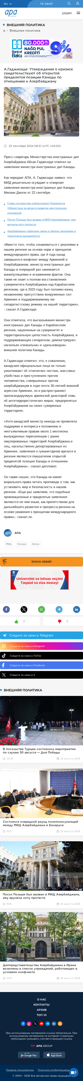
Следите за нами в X (22, 674)
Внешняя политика (25, 30)
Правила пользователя (20, 1070)
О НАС (41, 999)
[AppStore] (54, 1055)
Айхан (35, 544)
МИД (8, 544)
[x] (35, 1024)
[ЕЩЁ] (77, 13)
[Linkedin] (54, 1024)
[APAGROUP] (41, 1046)
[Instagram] (29, 1024)
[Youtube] (41, 1024)
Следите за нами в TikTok (25, 655)
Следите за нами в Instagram (27, 646)
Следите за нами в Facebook (27, 665)
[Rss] (60, 1024)
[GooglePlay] (29, 1055)
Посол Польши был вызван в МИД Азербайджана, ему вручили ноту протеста (41, 222)
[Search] (69, 4)
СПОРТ (67, 13)
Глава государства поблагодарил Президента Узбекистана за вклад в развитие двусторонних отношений (37, 208)
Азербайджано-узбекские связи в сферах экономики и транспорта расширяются (41, 233)
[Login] (77, 4)
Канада (21, 544)
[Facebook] (23, 1024)
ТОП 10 (42, 1015)
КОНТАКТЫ (41, 1004)
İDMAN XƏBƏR (41, 561)
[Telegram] (47, 1024)
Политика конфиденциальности (57, 1070)
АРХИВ (42, 1009)
